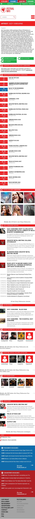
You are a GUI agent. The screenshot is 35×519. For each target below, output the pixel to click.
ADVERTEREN (5, 505)
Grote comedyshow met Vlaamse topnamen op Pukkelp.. (15, 484)
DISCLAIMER (5, 501)
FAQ (2, 516)
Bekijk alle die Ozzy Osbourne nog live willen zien (14, 370)
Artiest (4, 24)
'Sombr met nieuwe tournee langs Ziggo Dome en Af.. (17, 450)
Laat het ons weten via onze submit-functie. (16, 70)
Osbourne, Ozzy (6, 437)
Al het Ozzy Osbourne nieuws (20, 301)
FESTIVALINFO (21, 499)
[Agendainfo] (30, 1)
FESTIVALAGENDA (22, 503)
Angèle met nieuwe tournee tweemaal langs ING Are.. (17, 456)
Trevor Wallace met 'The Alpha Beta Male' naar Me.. (16, 481)
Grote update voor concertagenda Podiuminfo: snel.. (16, 488)
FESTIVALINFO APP (7, 508)
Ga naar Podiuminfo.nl (21, 466)
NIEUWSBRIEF (5, 503)
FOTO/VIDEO (21, 512)
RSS (2, 514)
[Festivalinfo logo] (7, 10)
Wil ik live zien (25, 58)
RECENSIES (20, 510)
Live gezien (7, 61)
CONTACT (4, 510)
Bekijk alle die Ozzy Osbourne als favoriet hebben (14, 347)
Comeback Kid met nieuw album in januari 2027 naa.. (17, 453)
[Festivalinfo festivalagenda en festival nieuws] (4, 1)
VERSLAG (20, 508)
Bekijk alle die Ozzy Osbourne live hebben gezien (14, 393)
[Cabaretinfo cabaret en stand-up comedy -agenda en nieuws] (22, 1)
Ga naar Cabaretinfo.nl (21, 493)
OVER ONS (4, 512)
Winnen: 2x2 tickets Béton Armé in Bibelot (14, 458)
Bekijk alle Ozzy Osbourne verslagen (18, 431)
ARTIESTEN (20, 505)
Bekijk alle (17, 222)
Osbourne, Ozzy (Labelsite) (9, 440)
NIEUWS (19, 501)
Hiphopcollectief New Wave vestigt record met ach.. (16, 461)
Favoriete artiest (9, 58)
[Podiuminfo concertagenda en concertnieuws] (13, 1)
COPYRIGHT (5, 499)
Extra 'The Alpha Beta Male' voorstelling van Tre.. (15, 475)
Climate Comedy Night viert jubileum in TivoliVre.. (16, 478)
